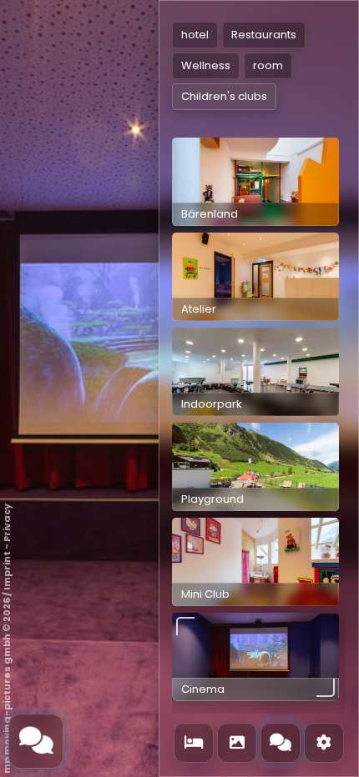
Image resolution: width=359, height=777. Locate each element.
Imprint (6, 570)
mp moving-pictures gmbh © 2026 (6, 686)
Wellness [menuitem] (205, 65)
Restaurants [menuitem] (263, 35)
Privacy (6, 523)
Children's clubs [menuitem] (224, 96)
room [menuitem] (268, 65)
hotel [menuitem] (195, 35)
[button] (255, 182)
